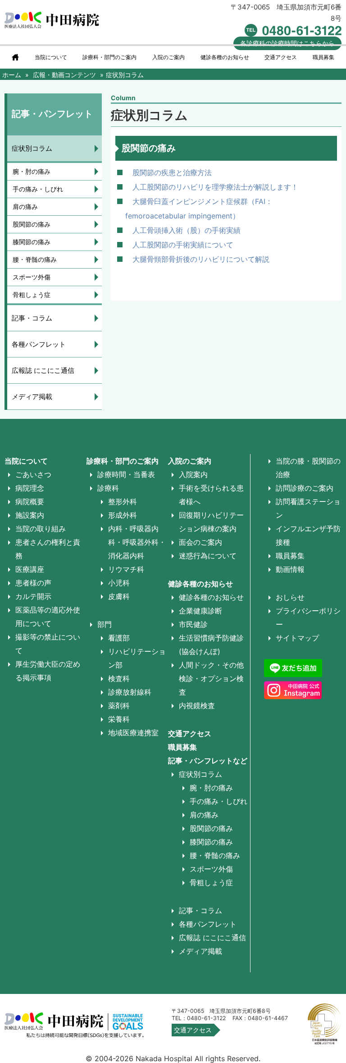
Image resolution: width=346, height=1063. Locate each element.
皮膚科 (119, 596)
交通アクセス (280, 57)
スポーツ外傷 (31, 277)
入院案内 (193, 474)
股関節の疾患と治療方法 (172, 172)
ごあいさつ (33, 474)
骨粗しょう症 (31, 294)
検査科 (119, 678)
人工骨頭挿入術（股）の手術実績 (186, 230)
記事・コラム (32, 318)
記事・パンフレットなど (207, 760)
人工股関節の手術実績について (182, 244)
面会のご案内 (200, 542)
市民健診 (193, 624)
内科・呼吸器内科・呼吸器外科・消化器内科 (137, 542)
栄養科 (119, 719)
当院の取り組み (40, 528)
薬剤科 (119, 705)
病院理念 (29, 487)
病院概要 (29, 501)
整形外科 (122, 501)
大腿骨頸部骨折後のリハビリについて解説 (200, 259)
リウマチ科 (126, 569)
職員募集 (323, 57)
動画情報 (290, 569)
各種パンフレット (39, 344)
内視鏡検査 (197, 705)
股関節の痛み (31, 224)
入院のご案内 (189, 460)
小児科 (119, 582)
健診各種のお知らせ (200, 583)
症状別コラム (32, 148)
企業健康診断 (200, 610)
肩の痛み (25, 206)
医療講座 (29, 569)
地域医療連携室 (133, 732)
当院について (51, 57)
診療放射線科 (129, 691)
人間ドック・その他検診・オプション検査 (211, 678)
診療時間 (287, 43)
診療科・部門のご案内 (109, 57)
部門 (104, 624)
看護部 (119, 637)
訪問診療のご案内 (304, 487)
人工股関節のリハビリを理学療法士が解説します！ (215, 186)
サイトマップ (297, 637)
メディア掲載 (32, 396)
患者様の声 (33, 582)
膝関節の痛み (31, 242)
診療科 (108, 487)
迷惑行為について (208, 555)
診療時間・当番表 (126, 474)
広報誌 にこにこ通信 (43, 370)
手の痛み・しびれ (38, 189)
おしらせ (290, 597)
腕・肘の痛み (31, 171)
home (15, 57)
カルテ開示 (33, 596)
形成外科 (122, 515)
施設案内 (29, 515)
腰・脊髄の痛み (35, 259)
